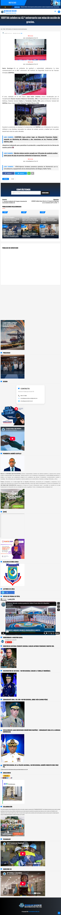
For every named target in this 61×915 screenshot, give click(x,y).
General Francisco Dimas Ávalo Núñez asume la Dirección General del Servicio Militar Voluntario (30, 220)
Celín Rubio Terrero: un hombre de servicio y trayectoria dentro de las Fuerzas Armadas (30, 235)
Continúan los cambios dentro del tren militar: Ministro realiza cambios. (48, 235)
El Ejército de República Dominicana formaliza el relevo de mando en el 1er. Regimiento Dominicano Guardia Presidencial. (11, 220)
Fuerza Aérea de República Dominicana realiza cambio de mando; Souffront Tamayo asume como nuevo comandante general (11, 234)
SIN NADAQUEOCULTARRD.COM (33, 912)
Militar (12, 179)
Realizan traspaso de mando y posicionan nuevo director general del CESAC (49, 220)
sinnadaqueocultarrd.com (26, 401)
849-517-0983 (23, 395)
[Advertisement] (6, 292)
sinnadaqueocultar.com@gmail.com (28, 398)
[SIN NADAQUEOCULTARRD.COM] (30, 908)
